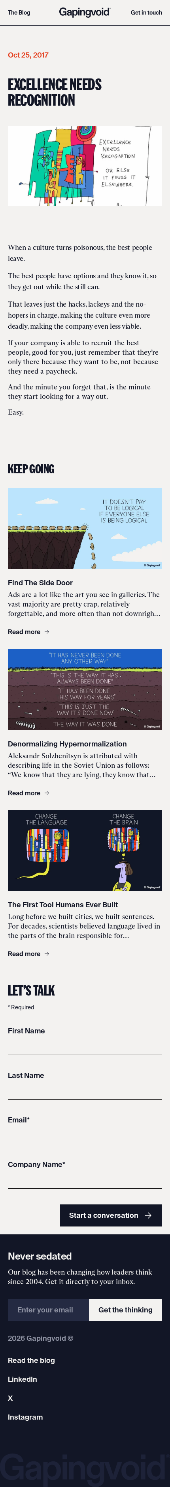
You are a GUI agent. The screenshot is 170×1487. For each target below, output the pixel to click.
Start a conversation (103, 1215)
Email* (19, 1120)
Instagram (25, 1417)
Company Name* (36, 1164)
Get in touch (146, 12)
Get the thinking (125, 1310)
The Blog (19, 12)
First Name (26, 1031)
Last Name (26, 1075)
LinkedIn (22, 1379)
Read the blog (31, 1360)
